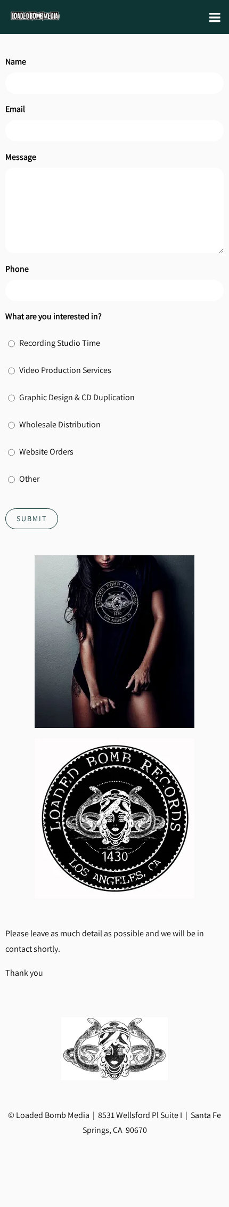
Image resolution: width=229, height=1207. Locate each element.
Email (15, 109)
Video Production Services (65, 370)
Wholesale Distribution (60, 424)
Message (20, 157)
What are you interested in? (53, 316)
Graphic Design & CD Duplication (77, 397)
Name (15, 61)
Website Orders (46, 451)
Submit (32, 518)
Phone (17, 268)
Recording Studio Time (59, 343)
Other (29, 478)
